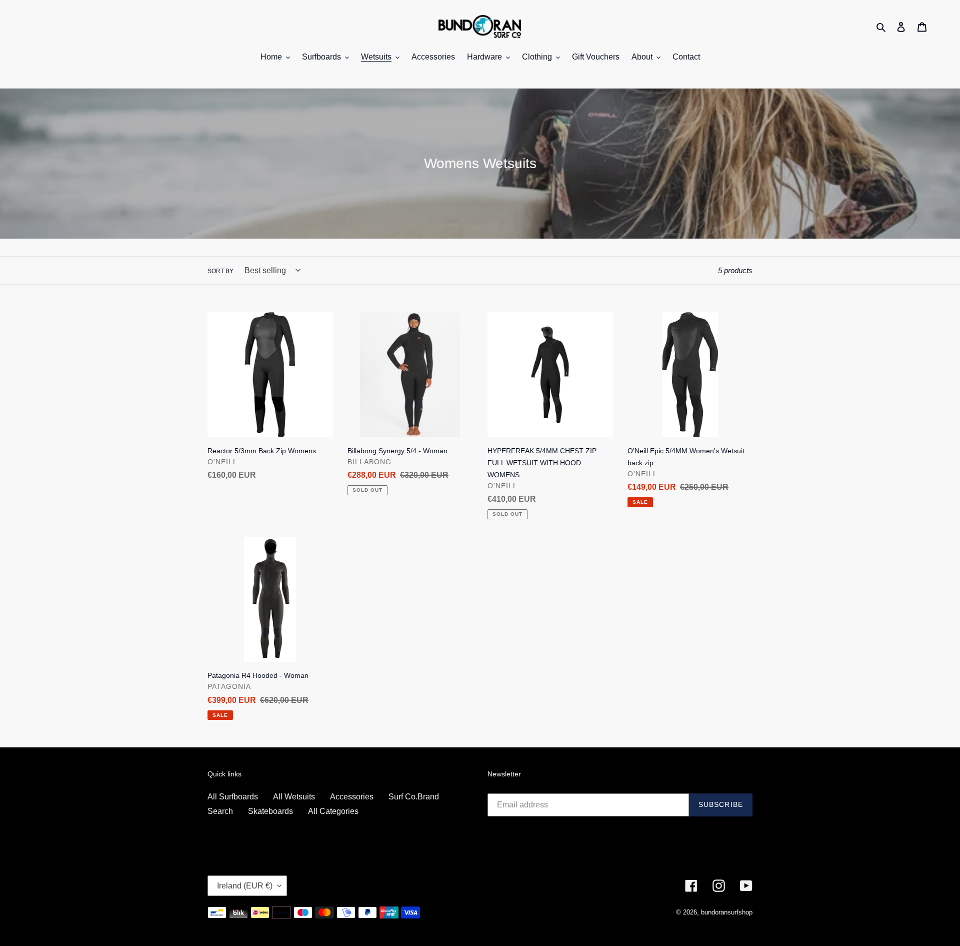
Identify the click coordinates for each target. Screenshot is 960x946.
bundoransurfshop (726, 912)
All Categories (333, 811)
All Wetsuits (294, 796)
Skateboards (270, 811)
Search (220, 811)
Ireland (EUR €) (244, 885)
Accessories (352, 796)
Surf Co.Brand (413, 796)
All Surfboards (233, 796)
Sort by (221, 271)
